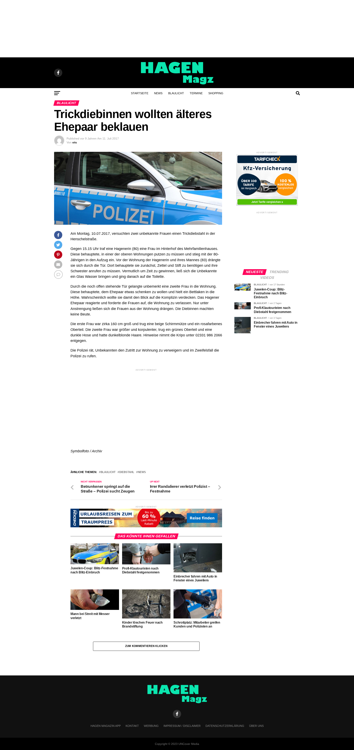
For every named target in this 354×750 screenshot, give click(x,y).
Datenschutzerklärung (224, 725)
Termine (196, 93)
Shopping (215, 93)
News (158, 93)
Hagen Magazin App (106, 725)
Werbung (151, 725)
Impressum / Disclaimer (182, 725)
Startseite (139, 93)
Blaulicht (176, 93)
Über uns (256, 725)
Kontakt (132, 725)
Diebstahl (126, 472)
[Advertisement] (177, 28)
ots (74, 142)
